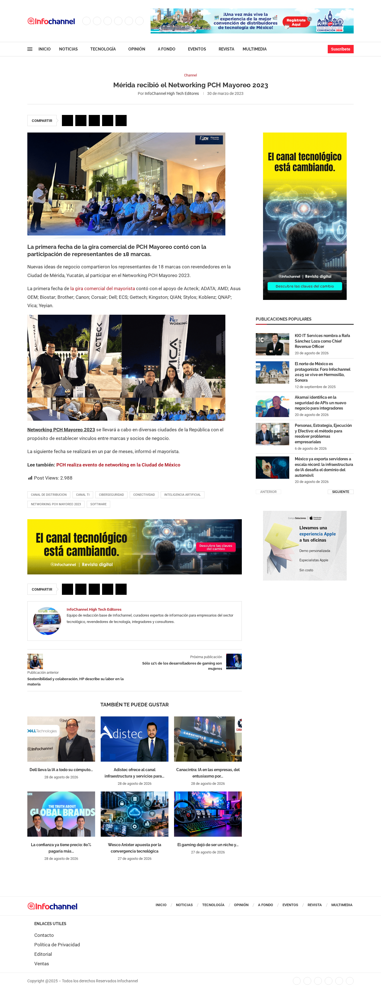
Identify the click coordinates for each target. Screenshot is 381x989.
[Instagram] (107, 21)
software (98, 504)
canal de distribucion (49, 495)
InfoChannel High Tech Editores (172, 93)
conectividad (144, 495)
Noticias (68, 49)
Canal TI (83, 495)
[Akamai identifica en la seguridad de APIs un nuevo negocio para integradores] (272, 406)
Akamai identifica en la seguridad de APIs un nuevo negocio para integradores (320, 402)
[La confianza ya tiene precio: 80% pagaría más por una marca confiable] (61, 814)
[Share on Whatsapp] (107, 120)
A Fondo (166, 49)
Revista (226, 49)
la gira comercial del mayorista (102, 288)
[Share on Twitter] (80, 120)
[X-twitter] (307, 981)
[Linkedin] (118, 21)
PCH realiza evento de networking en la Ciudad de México (118, 465)
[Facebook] (86, 21)
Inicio (44, 49)
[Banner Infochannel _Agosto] (305, 513)
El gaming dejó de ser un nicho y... (207, 845)
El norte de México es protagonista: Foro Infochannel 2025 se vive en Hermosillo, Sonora (322, 372)
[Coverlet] (305, 135)
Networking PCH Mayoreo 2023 (56, 504)
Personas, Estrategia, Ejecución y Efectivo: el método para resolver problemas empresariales (323, 433)
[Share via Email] (121, 120)
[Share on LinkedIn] (94, 120)
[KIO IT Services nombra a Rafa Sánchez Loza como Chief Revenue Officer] (272, 344)
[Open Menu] (29, 49)
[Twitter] (97, 21)
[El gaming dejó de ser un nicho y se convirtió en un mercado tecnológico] (208, 814)
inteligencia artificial (182, 495)
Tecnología (103, 49)
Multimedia (255, 49)
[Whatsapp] (139, 21)
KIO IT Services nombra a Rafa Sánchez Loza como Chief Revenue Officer (322, 341)
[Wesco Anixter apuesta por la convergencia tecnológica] (134, 814)
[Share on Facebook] (67, 120)
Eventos (197, 49)
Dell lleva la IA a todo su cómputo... (61, 769)
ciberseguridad (111, 495)
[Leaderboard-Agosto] (252, 11)
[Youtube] (129, 21)
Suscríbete (340, 49)
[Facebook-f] (297, 981)
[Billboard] (134, 522)
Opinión (136, 49)
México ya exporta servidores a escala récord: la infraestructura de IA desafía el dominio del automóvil (324, 467)
